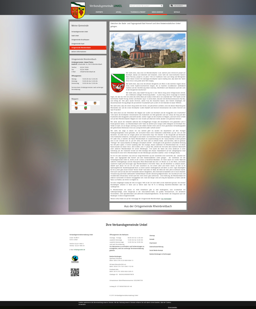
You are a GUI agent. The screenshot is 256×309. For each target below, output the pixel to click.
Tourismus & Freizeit (138, 12)
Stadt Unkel (75, 36)
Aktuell (118, 12)
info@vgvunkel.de (79, 250)
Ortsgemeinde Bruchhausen (80, 40)
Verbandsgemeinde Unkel (80, 32)
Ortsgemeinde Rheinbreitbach (81, 48)
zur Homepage (166, 199)
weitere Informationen (79, 52)
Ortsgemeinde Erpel (78, 44)
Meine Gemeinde (157, 12)
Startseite (99, 12)
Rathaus (177, 12)
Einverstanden (172, 307)
